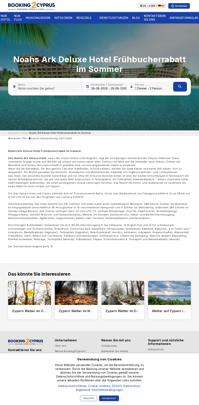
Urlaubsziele (109, 345)
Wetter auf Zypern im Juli (172, 311)
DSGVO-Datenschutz (126, 386)
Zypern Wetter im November (81, 311)
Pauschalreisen (38, 17)
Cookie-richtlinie (99, 386)
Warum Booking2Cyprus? (70, 351)
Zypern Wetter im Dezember (128, 311)
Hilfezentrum (156, 349)
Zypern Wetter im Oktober (33, 311)
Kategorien (63, 17)
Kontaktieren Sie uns (155, 17)
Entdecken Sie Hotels (114, 351)
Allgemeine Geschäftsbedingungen (99, 389)
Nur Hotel (5, 17)
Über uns (60, 345)
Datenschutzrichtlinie (72, 386)
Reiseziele (84, 17)
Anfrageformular (184, 17)
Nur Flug (18, 17)
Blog (136, 17)
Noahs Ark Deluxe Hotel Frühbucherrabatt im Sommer (60, 133)
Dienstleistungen (114, 17)
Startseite (14, 133)
